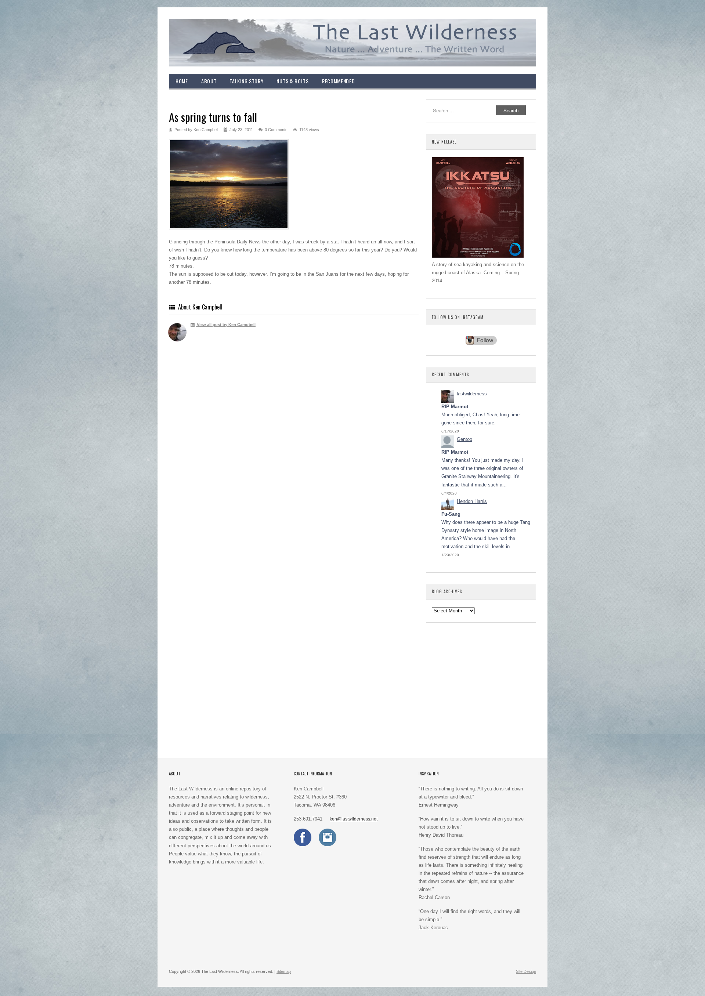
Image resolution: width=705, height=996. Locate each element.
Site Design (526, 971)
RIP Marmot (454, 406)
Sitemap (283, 971)
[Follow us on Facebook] (302, 844)
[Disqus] (294, 454)
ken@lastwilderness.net (353, 819)
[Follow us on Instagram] (327, 844)
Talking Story (246, 81)
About (209, 81)
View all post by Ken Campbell (226, 324)
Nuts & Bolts (292, 81)
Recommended (338, 81)
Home (182, 81)
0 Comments (276, 129)
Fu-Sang (450, 514)
